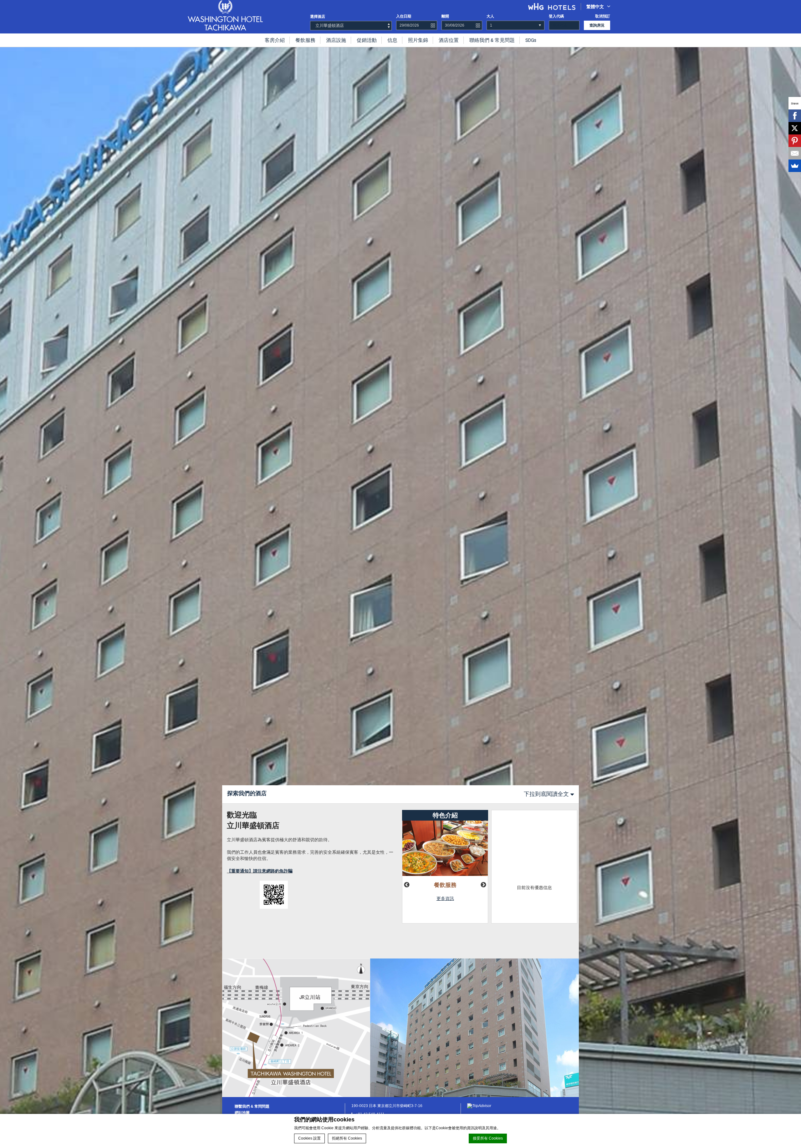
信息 (392, 40)
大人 (490, 16)
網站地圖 (242, 1112)
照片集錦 (418, 40)
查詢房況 (597, 25)
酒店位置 (449, 40)
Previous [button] (407, 885)
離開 (445, 16)
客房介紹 (275, 40)
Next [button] (483, 885)
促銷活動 (367, 40)
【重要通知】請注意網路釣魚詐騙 (260, 870)
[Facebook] (794, 115)
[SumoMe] (794, 165)
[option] (400, 574)
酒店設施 (336, 40)
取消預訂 (602, 16)
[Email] (794, 153)
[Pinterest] (794, 140)
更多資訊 (445, 898)
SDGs (530, 40)
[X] (794, 128)
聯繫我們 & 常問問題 (252, 1106)
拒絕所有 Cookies (347, 1138)
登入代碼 (556, 16)
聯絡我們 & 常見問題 (492, 40)
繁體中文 (595, 6)
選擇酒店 (317, 16)
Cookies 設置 (309, 1138)
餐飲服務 (305, 40)
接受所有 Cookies (488, 1138)
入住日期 (403, 16)
